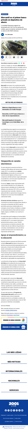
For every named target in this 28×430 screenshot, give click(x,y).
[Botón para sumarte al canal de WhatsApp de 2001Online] (19, 63)
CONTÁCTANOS (18, 421)
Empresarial (5, 14)
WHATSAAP (16, 315)
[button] (6, 57)
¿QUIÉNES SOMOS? (9, 421)
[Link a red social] (6, 410)
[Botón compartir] (2, 57)
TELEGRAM (10, 315)
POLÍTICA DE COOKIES (8, 418)
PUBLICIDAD (18, 418)
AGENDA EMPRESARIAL (11, 310)
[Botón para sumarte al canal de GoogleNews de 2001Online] (14, 327)
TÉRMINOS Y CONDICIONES (7, 415)
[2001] (14, 4)
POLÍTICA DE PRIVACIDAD (21, 415)
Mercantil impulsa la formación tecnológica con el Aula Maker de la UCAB (13, 122)
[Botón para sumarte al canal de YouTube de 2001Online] (24, 63)
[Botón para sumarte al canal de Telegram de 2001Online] (21, 63)
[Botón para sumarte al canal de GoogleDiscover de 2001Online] (14, 320)
